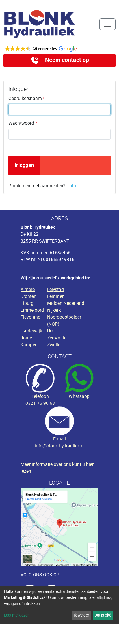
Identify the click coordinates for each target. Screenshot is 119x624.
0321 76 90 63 (40, 403)
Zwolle (53, 344)
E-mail (59, 439)
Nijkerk (54, 310)
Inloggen (24, 165)
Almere (28, 289)
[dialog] (59, 605)
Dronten (28, 296)
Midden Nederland (65, 303)
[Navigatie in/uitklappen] (107, 24)
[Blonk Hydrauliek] (39, 24)
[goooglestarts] (59, 49)
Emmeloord (32, 310)
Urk (50, 331)
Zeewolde (56, 337)
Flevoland (30, 317)
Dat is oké (102, 615)
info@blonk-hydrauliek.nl (60, 446)
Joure (26, 337)
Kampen (29, 344)
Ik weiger (81, 615)
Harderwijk (31, 331)
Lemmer (55, 296)
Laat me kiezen (17, 615)
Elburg (27, 303)
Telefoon (40, 396)
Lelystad (55, 289)
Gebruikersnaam (25, 98)
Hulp (71, 185)
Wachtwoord (21, 123)
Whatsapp (79, 396)
